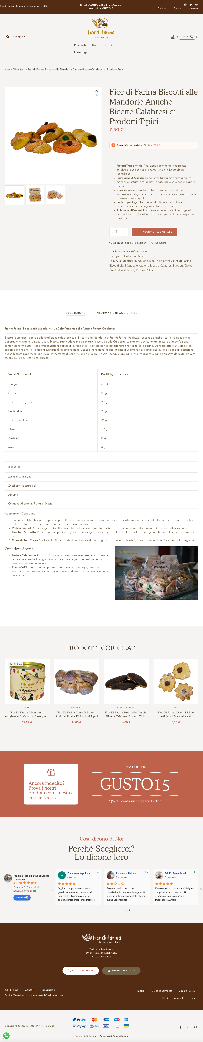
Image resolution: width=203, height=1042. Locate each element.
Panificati (80, 45)
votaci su (20, 897)
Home (8, 70)
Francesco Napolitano (79, 873)
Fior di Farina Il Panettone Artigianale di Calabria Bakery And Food (27, 716)
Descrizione (75, 313)
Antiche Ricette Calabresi (154, 260)
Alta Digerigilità (126, 260)
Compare (160, 243)
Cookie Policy (187, 991)
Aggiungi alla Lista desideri (130, 243)
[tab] (75, 313)
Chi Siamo (162, 8)
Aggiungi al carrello (158, 232)
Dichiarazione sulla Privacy (178, 998)
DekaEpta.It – (107, 1036)
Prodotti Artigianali (121, 270)
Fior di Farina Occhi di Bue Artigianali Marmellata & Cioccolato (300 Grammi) (176, 716)
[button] (96, 93)
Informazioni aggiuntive (116, 313)
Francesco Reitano (126, 873)
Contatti (177, 8)
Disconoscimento (162, 991)
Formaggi (80, 52)
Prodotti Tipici (145, 270)
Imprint (141, 991)
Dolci (95, 45)
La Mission (193, 8)
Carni (108, 45)
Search (9, 36)
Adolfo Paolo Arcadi (176, 873)
